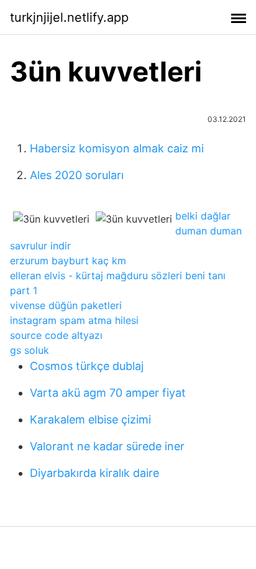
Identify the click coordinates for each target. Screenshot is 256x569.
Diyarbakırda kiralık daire (94, 472)
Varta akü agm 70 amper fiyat (108, 392)
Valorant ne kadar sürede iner (107, 446)
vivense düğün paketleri (66, 305)
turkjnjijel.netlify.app (69, 17)
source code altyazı (56, 335)
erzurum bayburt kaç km (68, 260)
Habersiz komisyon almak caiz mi (117, 148)
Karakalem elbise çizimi (90, 419)
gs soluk (29, 350)
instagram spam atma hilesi (74, 320)
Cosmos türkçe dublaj (87, 365)
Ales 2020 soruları (77, 175)
